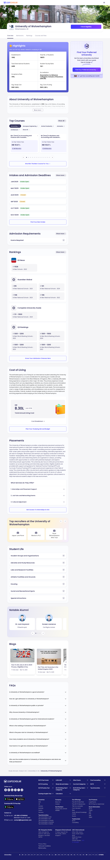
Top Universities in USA (44, 817)
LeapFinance (92, 802)
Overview (10, 36)
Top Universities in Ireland (45, 824)
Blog (73, 810)
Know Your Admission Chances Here (38, 358)
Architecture (15, 130)
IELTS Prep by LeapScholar (96, 804)
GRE (90, 815)
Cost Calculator (76, 808)
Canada (40, 806)
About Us (57, 802)
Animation (61, 126)
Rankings (29, 36)
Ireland (40, 810)
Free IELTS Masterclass (78, 804)
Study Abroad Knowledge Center (79, 813)
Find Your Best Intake (38, 222)
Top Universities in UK (44, 818)
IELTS (73, 820)
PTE (90, 814)
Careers (57, 804)
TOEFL (91, 810)
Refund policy (42, 848)
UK (39, 804)
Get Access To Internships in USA (37, 510)
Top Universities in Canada (45, 820)
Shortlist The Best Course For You (37, 164)
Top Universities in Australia (46, 822)
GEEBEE (57, 810)
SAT (90, 812)
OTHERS (101, 854)
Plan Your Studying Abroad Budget (38, 429)
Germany (40, 812)
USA (39, 802)
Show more (60, 175)
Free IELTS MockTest (78, 802)
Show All (25, 129)
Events (74, 816)
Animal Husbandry (47, 126)
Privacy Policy (42, 844)
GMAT (90, 817)
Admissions (20, 36)
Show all (61, 121)
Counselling (75, 822)
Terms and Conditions (44, 846)
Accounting (15, 126)
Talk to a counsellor (77, 806)
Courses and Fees (40, 36)
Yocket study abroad (61, 808)
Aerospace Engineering (30, 126)
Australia (40, 808)
